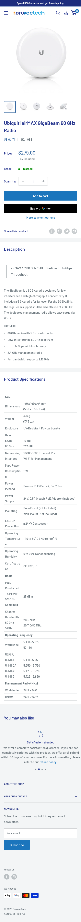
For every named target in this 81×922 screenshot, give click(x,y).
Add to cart (40, 196)
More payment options (40, 217)
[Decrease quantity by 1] (22, 181)
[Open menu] (6, 13)
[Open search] (58, 13)
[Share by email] (74, 231)
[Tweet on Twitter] (67, 231)
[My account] (66, 13)
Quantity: (10, 181)
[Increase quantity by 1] (43, 181)
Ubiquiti (9, 139)
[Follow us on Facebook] (6, 877)
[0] (73, 12)
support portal (64, 752)
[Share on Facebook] (52, 231)
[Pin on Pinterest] (59, 231)
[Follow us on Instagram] (14, 877)
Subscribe (17, 845)
